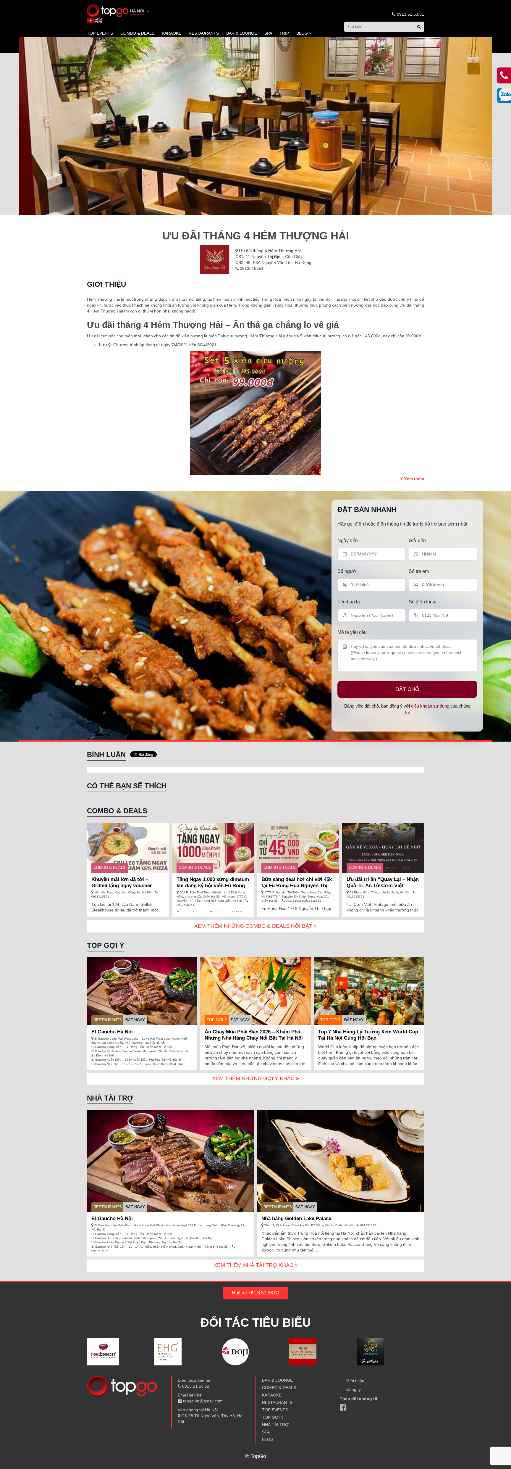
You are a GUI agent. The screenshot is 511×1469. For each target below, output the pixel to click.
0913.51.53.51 (410, 14)
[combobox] (140, 11)
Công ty (353, 1389)
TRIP (284, 33)
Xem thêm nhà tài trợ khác (254, 1265)
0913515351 (251, 268)
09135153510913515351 (303, 900)
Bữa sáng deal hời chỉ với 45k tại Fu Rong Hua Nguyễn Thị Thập (296, 886)
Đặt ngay (135, 1020)
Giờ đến (417, 540)
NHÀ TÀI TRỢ (275, 1424)
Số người (347, 571)
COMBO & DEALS (137, 33)
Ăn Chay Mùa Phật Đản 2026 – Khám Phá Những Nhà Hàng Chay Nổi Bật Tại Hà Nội (254, 1035)
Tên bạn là (348, 601)
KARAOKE (171, 33)
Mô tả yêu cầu (352, 631)
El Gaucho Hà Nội (112, 1032)
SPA (268, 33)
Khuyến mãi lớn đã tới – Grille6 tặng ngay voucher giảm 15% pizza (121, 886)
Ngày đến (347, 540)
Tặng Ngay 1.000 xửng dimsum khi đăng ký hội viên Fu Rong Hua (213, 886)
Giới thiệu (355, 1380)
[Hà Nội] (107, 10)
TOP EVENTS (100, 33)
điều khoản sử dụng (430, 705)
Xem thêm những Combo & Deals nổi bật (254, 926)
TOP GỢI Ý (217, 1020)
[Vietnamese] (91, 20)
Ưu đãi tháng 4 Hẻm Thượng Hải (270, 250)
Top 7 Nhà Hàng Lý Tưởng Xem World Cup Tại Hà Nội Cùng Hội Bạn (368, 1035)
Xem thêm (413, 478)
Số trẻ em (419, 571)
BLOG (302, 33)
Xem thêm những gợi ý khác (254, 1078)
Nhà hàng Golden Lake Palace (296, 1218)
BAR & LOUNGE (241, 33)
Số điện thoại (422, 601)
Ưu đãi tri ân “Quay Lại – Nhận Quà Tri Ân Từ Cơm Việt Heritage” (383, 886)
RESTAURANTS (204, 33)
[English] (98, 20)
